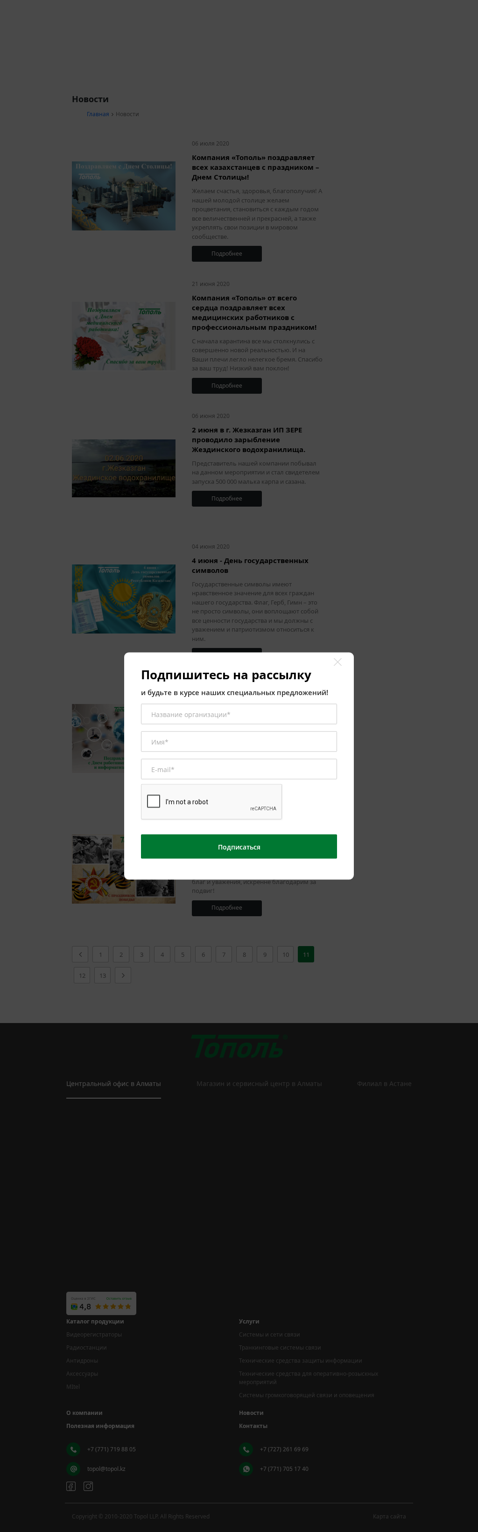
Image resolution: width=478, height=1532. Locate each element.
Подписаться (239, 846)
